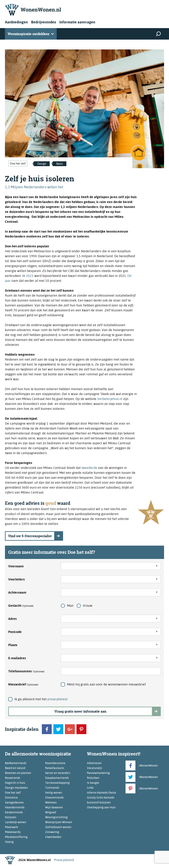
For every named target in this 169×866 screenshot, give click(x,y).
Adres (12, 619)
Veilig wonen (53, 792)
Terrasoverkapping (57, 782)
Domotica (11, 797)
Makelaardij (13, 832)
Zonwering (52, 832)
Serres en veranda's (57, 773)
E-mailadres (17, 658)
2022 (29, 276)
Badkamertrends (15, 763)
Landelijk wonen (15, 822)
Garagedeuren (14, 802)
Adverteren (94, 763)
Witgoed (50, 812)
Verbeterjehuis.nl (109, 399)
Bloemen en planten (18, 773)
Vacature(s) (94, 768)
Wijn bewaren (54, 807)
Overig (9, 841)
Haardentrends (15, 807)
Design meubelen (16, 787)
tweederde (89, 468)
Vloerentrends (54, 797)
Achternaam (17, 592)
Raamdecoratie (55, 763)
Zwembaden (53, 837)
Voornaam (16, 566)
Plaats (12, 645)
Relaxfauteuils (54, 768)
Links (90, 787)
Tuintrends (52, 787)
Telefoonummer (26, 671)
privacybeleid (57, 699)
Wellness (51, 802)
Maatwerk (11, 827)
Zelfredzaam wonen (58, 827)
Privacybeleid (64, 860)
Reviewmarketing (98, 773)
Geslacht (21, 606)
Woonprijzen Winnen (58, 822)
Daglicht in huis (15, 782)
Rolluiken (93, 777)
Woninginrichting (56, 817)
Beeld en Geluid (15, 768)
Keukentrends (14, 812)
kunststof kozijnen (99, 802)
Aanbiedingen (16, 22)
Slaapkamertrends (57, 777)
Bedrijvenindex (43, 22)
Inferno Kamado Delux (101, 792)
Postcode (15, 632)
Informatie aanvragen (77, 22)
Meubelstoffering (16, 837)
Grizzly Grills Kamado (100, 797)
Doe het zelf (18, 163)
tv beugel (93, 782)
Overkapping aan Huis (101, 807)
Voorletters (16, 579)
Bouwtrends (12, 777)
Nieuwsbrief (23, 684)
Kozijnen (10, 817)
